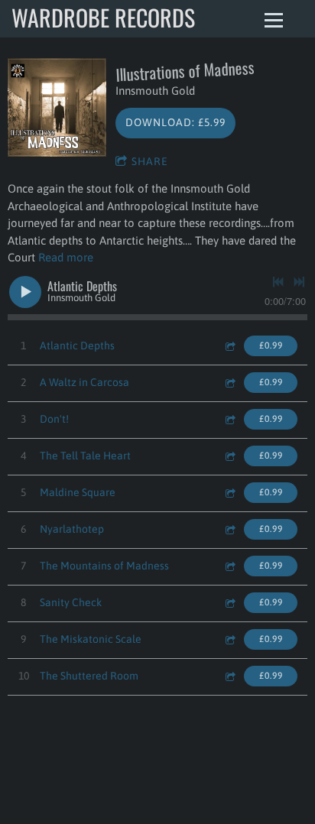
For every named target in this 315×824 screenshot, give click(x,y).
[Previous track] (278, 282)
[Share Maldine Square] (229, 492)
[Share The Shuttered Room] (229, 676)
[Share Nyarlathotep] (229, 529)
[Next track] (299, 282)
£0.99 (271, 345)
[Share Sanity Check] (229, 602)
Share (150, 161)
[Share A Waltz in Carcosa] (229, 382)
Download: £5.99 (175, 122)
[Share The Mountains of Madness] (229, 566)
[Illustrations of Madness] (57, 107)
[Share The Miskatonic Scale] (229, 639)
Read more (65, 257)
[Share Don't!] (229, 419)
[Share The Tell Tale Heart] (229, 456)
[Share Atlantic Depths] (229, 345)
